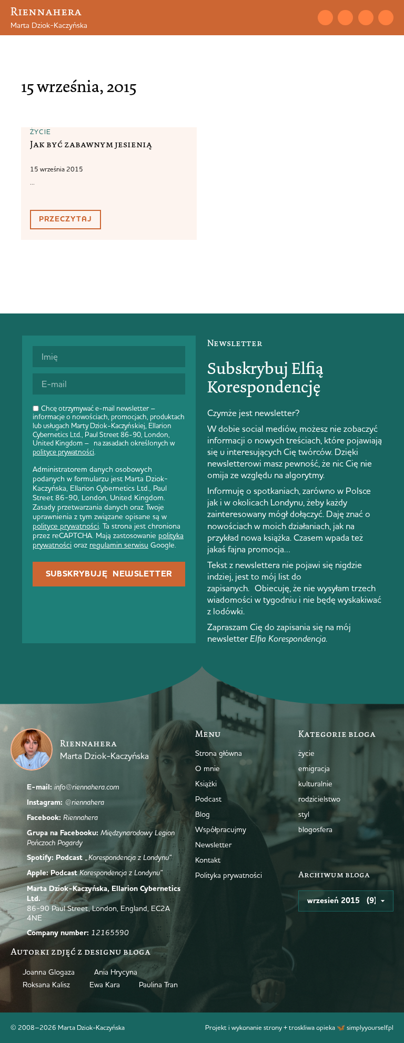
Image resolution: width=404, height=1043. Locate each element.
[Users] (385, 17)
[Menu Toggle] (285, 17)
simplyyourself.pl (370, 1027)
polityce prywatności (63, 452)
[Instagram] (345, 17)
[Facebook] (365, 17)
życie (41, 131)
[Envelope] (325, 17)
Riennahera (46, 11)
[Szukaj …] (304, 17)
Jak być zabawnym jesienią (91, 144)
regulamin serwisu (118, 545)
